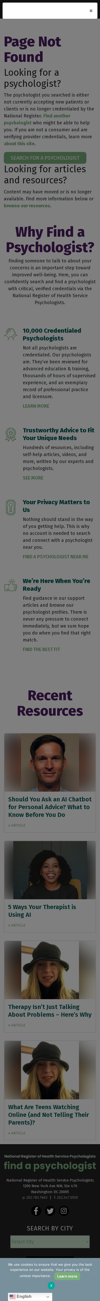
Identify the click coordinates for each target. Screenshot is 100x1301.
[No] (93, 1279)
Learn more (67, 1276)
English (24, 1296)
